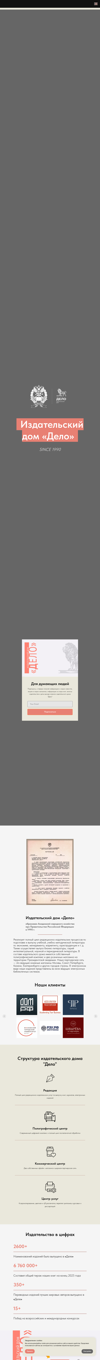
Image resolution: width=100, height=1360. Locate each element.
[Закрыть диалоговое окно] (96, 3)
